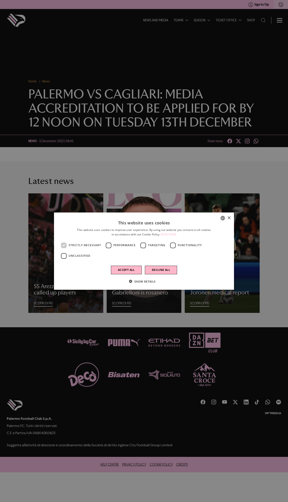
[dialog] (144, 251)
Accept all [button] (126, 270)
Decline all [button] (161, 270)
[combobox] (222, 218)
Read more (168, 234)
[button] (143, 281)
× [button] (229, 217)
